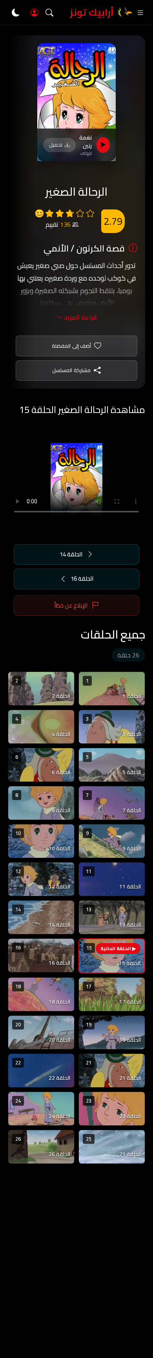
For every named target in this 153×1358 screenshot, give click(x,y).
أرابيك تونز (92, 12)
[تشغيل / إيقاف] (103, 145)
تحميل (55, 144)
